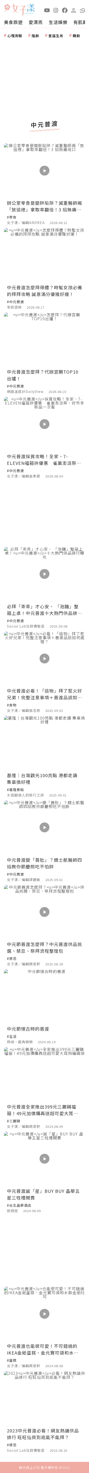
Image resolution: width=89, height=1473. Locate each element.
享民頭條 (14, 307)
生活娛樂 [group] (58, 22)
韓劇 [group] (76, 35)
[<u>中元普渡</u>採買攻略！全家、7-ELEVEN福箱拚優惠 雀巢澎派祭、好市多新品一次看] (44, 424)
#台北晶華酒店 (19, 1205)
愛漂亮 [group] (36, 22)
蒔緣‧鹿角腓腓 (20, 1041)
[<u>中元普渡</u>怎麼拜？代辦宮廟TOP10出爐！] (44, 340)
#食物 (12, 705)
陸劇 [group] (35, 35)
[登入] (74, 10)
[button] (83, 10)
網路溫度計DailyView (25, 391)
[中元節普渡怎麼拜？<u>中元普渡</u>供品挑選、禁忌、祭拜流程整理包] (44, 912)
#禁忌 (12, 958)
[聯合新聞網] (7, 8)
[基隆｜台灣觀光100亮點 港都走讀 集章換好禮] (44, 743)
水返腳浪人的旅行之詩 (25, 795)
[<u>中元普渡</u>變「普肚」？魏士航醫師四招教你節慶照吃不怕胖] (44, 827)
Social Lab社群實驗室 (26, 626)
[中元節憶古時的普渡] (44, 996)
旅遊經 (12, 1210)
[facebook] (65, 10)
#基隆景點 (15, 789)
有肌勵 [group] (80, 22)
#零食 (12, 217)
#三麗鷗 (13, 1120)
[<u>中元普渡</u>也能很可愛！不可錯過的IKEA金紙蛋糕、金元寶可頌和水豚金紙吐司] (44, 1314)
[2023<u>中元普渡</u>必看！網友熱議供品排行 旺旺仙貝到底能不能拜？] (44, 1398)
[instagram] (56, 10)
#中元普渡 (15, 301)
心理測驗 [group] (14, 35)
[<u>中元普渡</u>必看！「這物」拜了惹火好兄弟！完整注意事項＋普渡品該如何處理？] (44, 659)
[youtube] (47, 10)
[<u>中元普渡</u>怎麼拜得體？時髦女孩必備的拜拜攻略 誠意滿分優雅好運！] (44, 255)
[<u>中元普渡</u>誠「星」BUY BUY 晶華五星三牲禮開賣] (44, 1159)
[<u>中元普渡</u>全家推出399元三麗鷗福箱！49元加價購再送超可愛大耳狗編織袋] (44, 1074)
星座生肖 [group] (55, 35)
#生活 (12, 1036)
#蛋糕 (12, 1360)
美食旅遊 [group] (13, 22)
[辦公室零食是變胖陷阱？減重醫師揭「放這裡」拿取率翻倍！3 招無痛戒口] (44, 170)
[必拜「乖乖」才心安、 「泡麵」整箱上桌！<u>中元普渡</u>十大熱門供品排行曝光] (44, 574)
